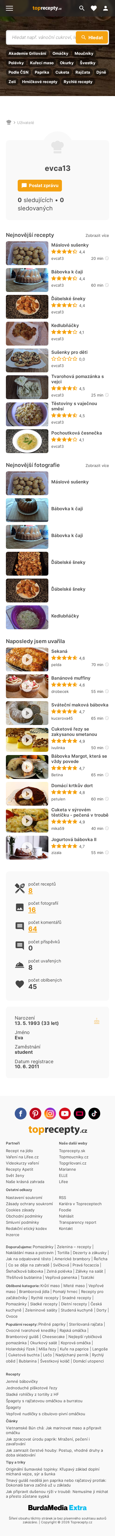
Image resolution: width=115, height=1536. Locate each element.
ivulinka (58, 747)
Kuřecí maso (42, 62)
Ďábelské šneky (68, 298)
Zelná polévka (59, 1271)
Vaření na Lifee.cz (22, 1157)
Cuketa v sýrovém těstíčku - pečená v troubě (80, 812)
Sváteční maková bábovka (80, 705)
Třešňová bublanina (24, 1277)
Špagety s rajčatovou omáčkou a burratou (44, 1400)
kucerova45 (62, 718)
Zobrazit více (97, 235)
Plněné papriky (51, 1324)
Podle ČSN (19, 72)
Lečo (47, 1354)
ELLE (63, 1175)
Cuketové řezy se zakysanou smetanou (74, 731)
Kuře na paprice (74, 1349)
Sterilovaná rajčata (86, 1324)
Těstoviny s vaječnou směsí (74, 406)
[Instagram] (50, 1113)
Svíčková (61, 1265)
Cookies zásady (20, 1210)
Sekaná (59, 651)
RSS (62, 1197)
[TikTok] (94, 1113)
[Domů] (9, 122)
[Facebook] (21, 1113)
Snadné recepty (76, 1297)
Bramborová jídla (34, 1291)
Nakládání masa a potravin (30, 1252)
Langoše (100, 1349)
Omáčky (60, 53)
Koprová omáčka (76, 1342)
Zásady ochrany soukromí (29, 1203)
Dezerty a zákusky (89, 1252)
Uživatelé (25, 122)
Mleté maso (74, 1285)
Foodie (65, 1210)
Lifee (63, 1181)
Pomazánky (43, 1246)
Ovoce (12, 1316)
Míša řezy (47, 1349)
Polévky (16, 62)
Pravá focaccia (86, 1265)
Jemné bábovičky (22, 1381)
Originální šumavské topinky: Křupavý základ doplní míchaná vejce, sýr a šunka (52, 1471)
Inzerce (12, 1234)
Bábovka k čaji (67, 272)
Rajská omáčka (73, 1330)
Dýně (101, 72)
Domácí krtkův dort (72, 785)
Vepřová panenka (61, 1277)
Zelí (12, 81)
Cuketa (62, 72)
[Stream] (80, 1113)
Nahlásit (66, 1216)
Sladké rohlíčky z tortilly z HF (32, 1394)
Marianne (67, 1169)
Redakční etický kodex (26, 1228)
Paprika (42, 72)
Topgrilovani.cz (72, 1163)
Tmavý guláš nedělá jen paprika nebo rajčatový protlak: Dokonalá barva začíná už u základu (56, 1482)
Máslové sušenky (70, 245)
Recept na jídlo (19, 1150)
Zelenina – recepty (74, 1246)
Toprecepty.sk (72, 1150)
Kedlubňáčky (65, 325)
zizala (56, 852)
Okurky (67, 62)
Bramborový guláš (22, 1336)
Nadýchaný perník (71, 1354)
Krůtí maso (50, 1285)
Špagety (13, 1407)
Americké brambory (72, 1258)
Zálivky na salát (89, 1271)
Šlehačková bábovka (24, 1271)
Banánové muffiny (71, 678)
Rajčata (82, 72)
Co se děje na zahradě (29, 1265)
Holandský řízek (20, 1349)
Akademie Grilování (27, 53)
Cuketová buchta (24, 1354)
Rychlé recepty (78, 81)
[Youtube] (65, 1113)
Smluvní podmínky (22, 1222)
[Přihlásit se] (107, 8)
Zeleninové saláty (41, 1310)
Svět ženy (15, 1175)
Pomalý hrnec (65, 1291)
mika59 (57, 828)
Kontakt (66, 1228)
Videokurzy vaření (22, 1163)
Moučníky (84, 53)
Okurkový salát (43, 1342)
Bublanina (28, 1361)
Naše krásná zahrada (25, 1181)
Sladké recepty (44, 1304)
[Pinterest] (35, 1113)
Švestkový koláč (55, 1361)
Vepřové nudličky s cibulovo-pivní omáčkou (45, 1413)
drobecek (60, 691)
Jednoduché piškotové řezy (31, 1387)
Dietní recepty (74, 1304)
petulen (58, 799)
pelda (56, 664)
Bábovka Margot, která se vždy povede (79, 759)
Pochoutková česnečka (76, 433)
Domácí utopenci (88, 1361)
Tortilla (63, 1252)
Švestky (88, 62)
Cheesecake (53, 1336)
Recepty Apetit (19, 1169)
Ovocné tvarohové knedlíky (31, 1330)
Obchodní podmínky (24, 1216)
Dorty (101, 1310)
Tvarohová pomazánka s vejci (77, 379)
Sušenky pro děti (69, 352)
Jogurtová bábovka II (73, 839)
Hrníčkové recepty (40, 81)
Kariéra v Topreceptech (80, 1203)
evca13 (57, 258)
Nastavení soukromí (24, 1197)
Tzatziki (87, 1277)
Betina (57, 774)
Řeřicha (100, 1258)
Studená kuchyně (77, 1310)
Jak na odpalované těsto (28, 1258)
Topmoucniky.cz (73, 1157)
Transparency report (77, 1222)
